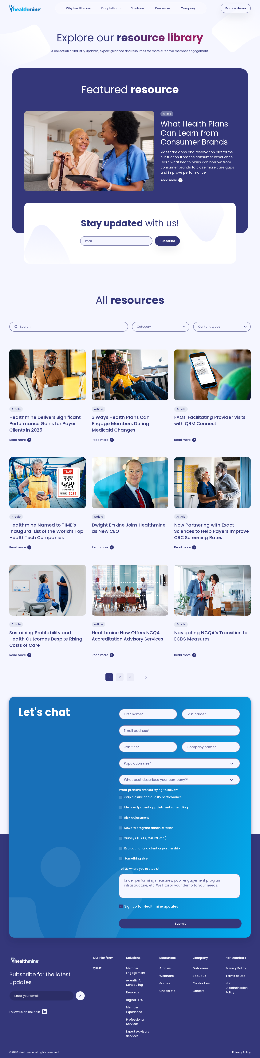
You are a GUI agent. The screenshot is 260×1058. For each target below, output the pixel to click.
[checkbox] (179, 829)
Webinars (166, 976)
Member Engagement (135, 970)
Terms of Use (235, 976)
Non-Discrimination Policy (237, 988)
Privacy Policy (236, 968)
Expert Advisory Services (137, 1033)
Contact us (201, 983)
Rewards (132, 992)
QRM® (97, 968)
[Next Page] (146, 677)
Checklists (167, 991)
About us (199, 976)
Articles (165, 968)
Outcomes (200, 968)
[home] (25, 8)
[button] (78, 8)
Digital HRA (134, 1000)
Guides (164, 983)
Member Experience (134, 1009)
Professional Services (135, 1021)
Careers (198, 991)
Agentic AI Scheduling (134, 982)
